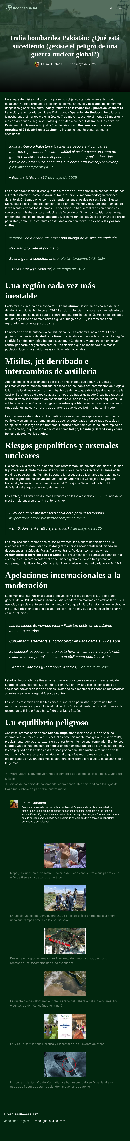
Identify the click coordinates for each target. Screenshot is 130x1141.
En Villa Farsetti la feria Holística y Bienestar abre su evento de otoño (57, 1044)
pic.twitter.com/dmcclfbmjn (63, 518)
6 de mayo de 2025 (69, 269)
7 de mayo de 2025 (61, 177)
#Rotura (15, 238)
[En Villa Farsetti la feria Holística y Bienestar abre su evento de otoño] (65, 1036)
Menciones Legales (16, 1121)
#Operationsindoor (24, 518)
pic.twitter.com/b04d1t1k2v (83, 258)
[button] (111, 8)
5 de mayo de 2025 (94, 667)
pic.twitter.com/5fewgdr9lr (31, 167)
